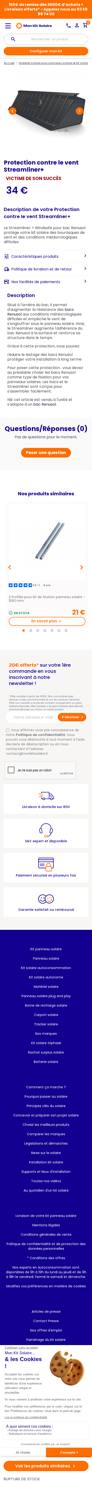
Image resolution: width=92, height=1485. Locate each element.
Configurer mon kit (46, 51)
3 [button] (38, 630)
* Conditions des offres (46, 1258)
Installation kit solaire (46, 1162)
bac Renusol (44, 404)
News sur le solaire (46, 1152)
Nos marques (46, 1033)
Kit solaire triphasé (46, 1043)
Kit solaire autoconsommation (46, 968)
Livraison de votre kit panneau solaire (46, 1215)
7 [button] (66, 630)
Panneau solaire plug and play (46, 996)
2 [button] (30, 630)
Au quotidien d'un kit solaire (46, 1190)
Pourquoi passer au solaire (46, 1096)
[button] (12, 111)
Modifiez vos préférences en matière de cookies (46, 1286)
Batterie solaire (46, 1061)
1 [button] (23, 630)
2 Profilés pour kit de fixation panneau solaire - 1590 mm (47, 599)
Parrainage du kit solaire (46, 1339)
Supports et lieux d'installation (46, 1171)
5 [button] (52, 630)
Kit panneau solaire (46, 949)
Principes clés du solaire (46, 1106)
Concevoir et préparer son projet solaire (46, 1115)
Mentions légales (46, 1225)
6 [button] (59, 630)
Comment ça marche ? (46, 1087)
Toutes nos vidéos (46, 1181)
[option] (47, 565)
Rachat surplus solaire (46, 1052)
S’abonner (73, 717)
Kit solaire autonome (46, 977)
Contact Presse (46, 1321)
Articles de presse (46, 1311)
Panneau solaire (46, 958)
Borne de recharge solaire (46, 1005)
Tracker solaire (46, 1024)
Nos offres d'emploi (46, 1330)
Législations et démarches (46, 1143)
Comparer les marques (46, 1134)
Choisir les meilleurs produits (46, 1124)
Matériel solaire (46, 986)
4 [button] (45, 630)
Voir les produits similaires (46, 1466)
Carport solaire (46, 1014)
